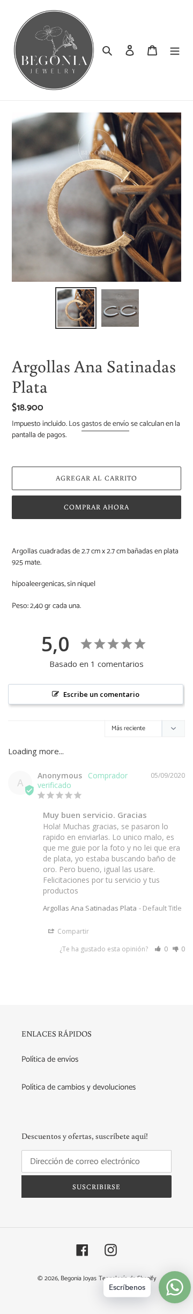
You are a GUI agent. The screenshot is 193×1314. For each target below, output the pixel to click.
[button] (161, 948)
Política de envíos (49, 1059)
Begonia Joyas (78, 1278)
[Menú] (175, 50)
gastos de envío (105, 424)
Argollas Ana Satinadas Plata (90, 908)
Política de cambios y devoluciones (78, 1087)
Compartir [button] (72, 931)
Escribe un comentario (101, 694)
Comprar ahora (97, 507)
